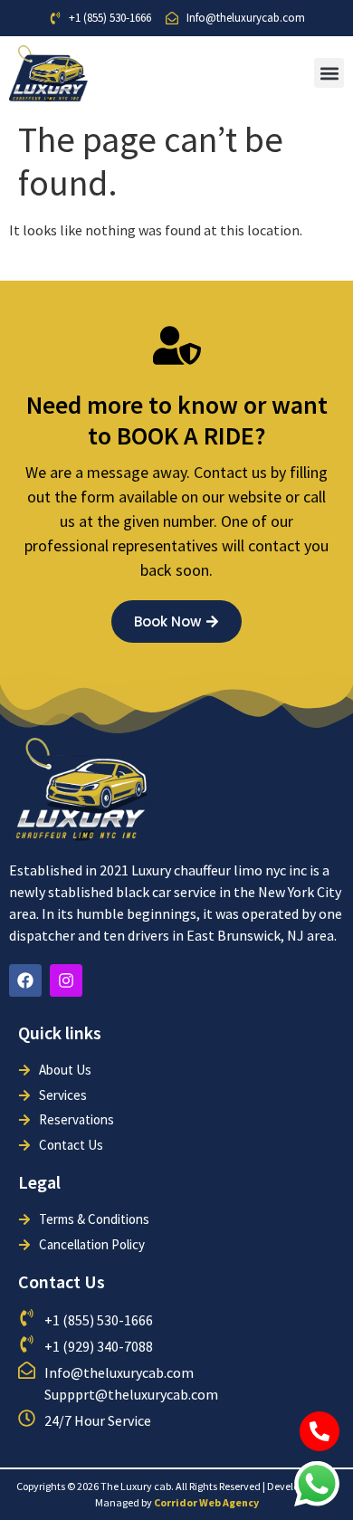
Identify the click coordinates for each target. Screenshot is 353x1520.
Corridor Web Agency (206, 1502)
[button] (329, 73)
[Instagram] (66, 980)
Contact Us (61, 1281)
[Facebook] (25, 980)
